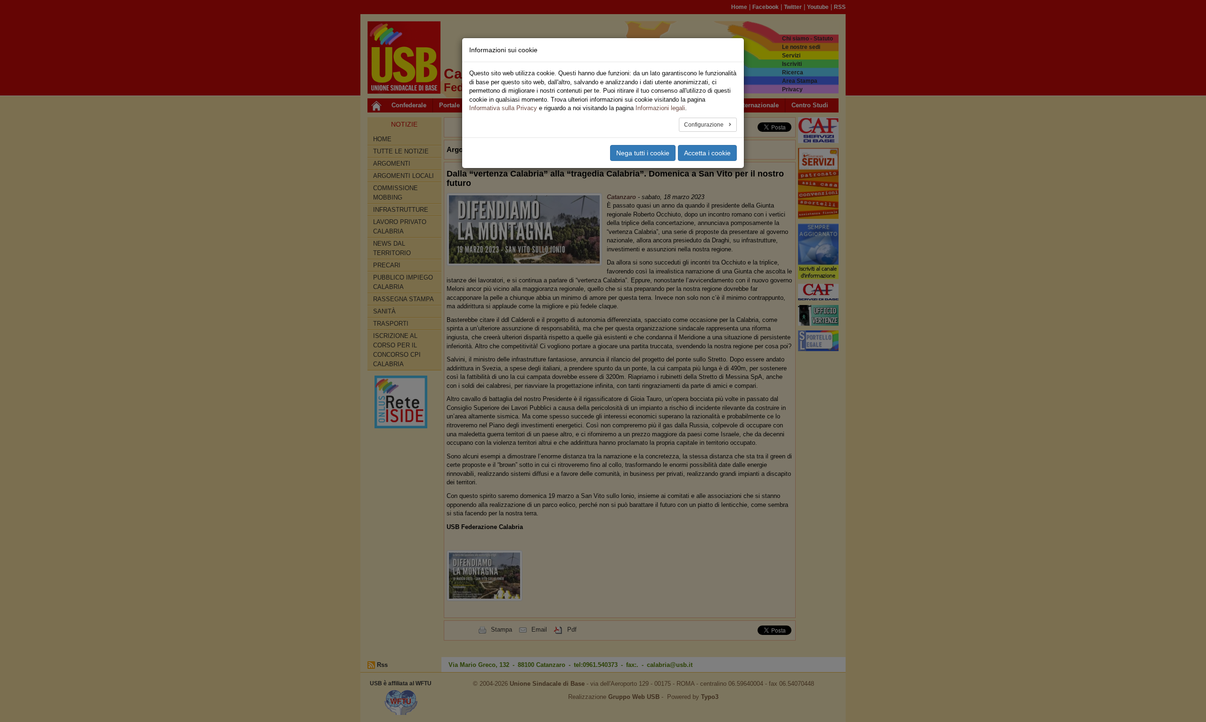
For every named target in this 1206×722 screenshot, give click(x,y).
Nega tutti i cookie (642, 153)
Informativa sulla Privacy (503, 108)
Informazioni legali (660, 108)
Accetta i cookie (707, 153)
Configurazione (704, 124)
